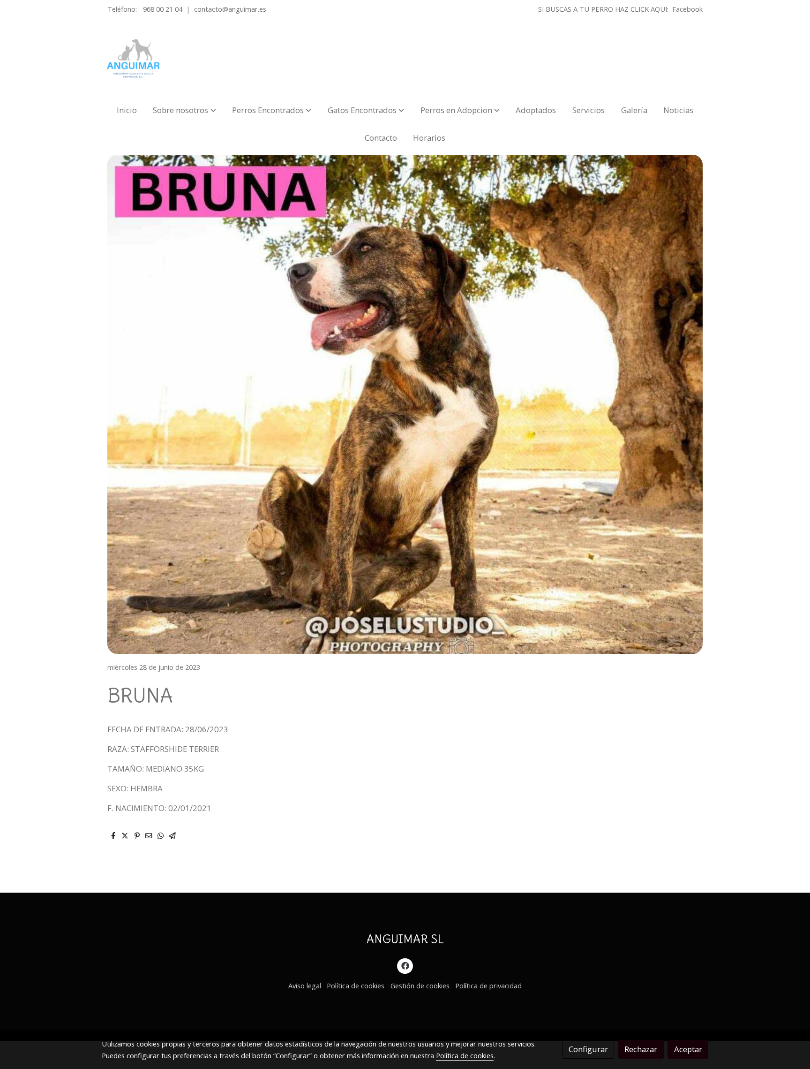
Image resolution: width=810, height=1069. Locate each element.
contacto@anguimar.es (230, 9)
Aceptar (688, 1049)
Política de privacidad (488, 985)
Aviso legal (304, 985)
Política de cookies (355, 985)
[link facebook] (405, 965)
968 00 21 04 (162, 9)
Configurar (588, 1049)
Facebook (687, 9)
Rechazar (640, 1049)
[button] (184, 110)
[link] (133, 58)
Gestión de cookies (420, 985)
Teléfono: (123, 9)
